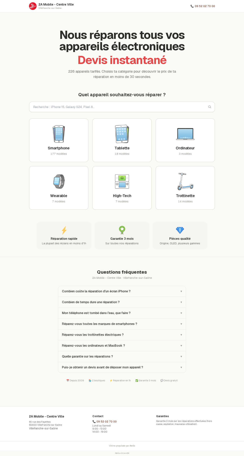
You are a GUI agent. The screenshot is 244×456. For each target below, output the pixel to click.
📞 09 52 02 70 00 (104, 421)
